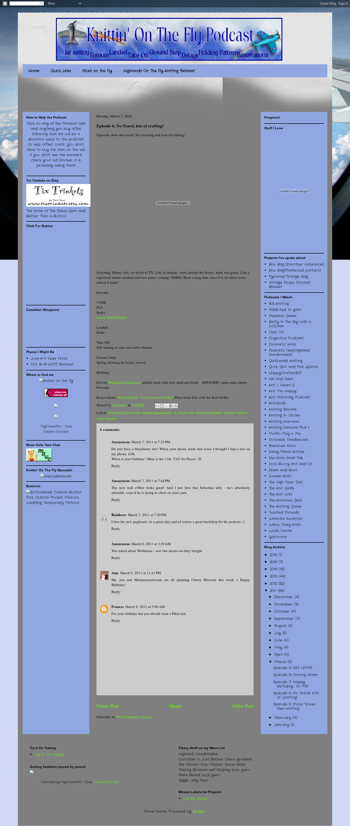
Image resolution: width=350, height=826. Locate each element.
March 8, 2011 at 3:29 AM (151, 543)
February (283, 717)
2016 (274, 554)
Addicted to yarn (285, 309)
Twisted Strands (284, 512)
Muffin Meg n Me (285, 433)
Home (33, 71)
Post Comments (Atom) (134, 716)
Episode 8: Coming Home (295, 674)
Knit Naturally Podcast (289, 397)
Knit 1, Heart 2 (281, 385)
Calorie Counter (106, 782)
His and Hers (281, 379)
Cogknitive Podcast (286, 338)
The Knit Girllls (281, 488)
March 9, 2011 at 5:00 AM (145, 606)
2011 (274, 590)
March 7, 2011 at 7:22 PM (150, 441)
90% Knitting (279, 303)
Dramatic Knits (282, 344)
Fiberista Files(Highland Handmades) (289, 352)
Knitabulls (277, 403)
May (279, 647)
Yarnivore (278, 536)
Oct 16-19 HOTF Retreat (52, 364)
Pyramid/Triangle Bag (288, 276)
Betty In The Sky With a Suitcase (290, 324)
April (279, 654)
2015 (274, 562)
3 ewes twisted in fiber (156, 397)
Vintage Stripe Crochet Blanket (289, 284)
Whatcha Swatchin (285, 518)
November (284, 604)
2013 (274, 576)
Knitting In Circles (284, 415)
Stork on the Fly (97, 71)
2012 (274, 583)
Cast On (276, 332)
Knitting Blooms (282, 409)
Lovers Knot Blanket (111, 317)
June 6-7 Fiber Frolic (49, 358)
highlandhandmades (157, 412)
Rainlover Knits (282, 445)
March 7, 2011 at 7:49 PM (147, 514)
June (279, 640)
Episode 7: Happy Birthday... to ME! (290, 684)
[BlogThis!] (162, 405)
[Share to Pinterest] (175, 405)
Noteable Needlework (288, 439)
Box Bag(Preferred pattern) (295, 270)
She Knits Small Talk (286, 458)
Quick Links (61, 71)
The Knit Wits (280, 494)
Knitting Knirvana (284, 421)
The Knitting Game (285, 506)
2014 (274, 569)
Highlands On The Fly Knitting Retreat (159, 71)
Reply (115, 465)
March (281, 662)
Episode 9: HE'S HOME (292, 668)
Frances (117, 606)
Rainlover (118, 514)
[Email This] (157, 405)
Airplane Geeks (282, 315)
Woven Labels (127, 397)
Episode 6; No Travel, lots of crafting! (296, 695)
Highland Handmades (125, 382)
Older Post (243, 705)
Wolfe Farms (280, 530)
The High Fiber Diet (286, 482)
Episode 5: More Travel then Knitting (294, 706)
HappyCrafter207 (285, 373)
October (282, 611)
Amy (115, 572)
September (284, 618)
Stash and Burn (283, 470)
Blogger (199, 811)
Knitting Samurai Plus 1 (289, 427)
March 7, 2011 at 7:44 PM (150, 480)
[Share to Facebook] (171, 405)
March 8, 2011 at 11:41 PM (140, 572)
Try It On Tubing (48, 754)
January (282, 724)
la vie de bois (184, 412)
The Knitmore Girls (285, 500)
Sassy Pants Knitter (287, 451)
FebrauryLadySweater (124, 412)
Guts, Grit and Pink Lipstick (293, 366)
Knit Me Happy (282, 391)
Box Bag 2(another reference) (296, 264)
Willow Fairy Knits (285, 524)
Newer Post (107, 705)
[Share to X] (166, 405)
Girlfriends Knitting (286, 360)
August (281, 625)
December (284, 597)
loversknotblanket (209, 412)
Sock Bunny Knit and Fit (290, 464)
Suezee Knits (280, 476)
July (278, 633)
